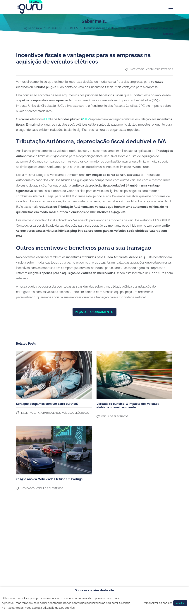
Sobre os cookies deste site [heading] (94, 590)
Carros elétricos (145, 523)
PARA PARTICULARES (49, 412)
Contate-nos (23, 526)
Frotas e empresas (67, 532)
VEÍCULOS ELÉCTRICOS (63, 28)
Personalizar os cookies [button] (157, 602)
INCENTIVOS (137, 69)
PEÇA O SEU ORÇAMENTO (94, 312)
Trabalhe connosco (27, 541)
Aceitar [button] (180, 603)
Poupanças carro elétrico (111, 532)
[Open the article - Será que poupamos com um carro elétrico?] (54, 375)
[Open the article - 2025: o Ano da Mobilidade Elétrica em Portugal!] (54, 450)
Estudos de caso (106, 528)
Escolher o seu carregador (112, 523)
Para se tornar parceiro (30, 536)
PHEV (86, 119)
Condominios (64, 528)
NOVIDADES (28, 488)
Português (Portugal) (31, 550)
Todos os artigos (106, 537)
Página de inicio (32, 28)
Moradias (61, 523)
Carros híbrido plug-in (149, 528)
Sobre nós (22, 531)
